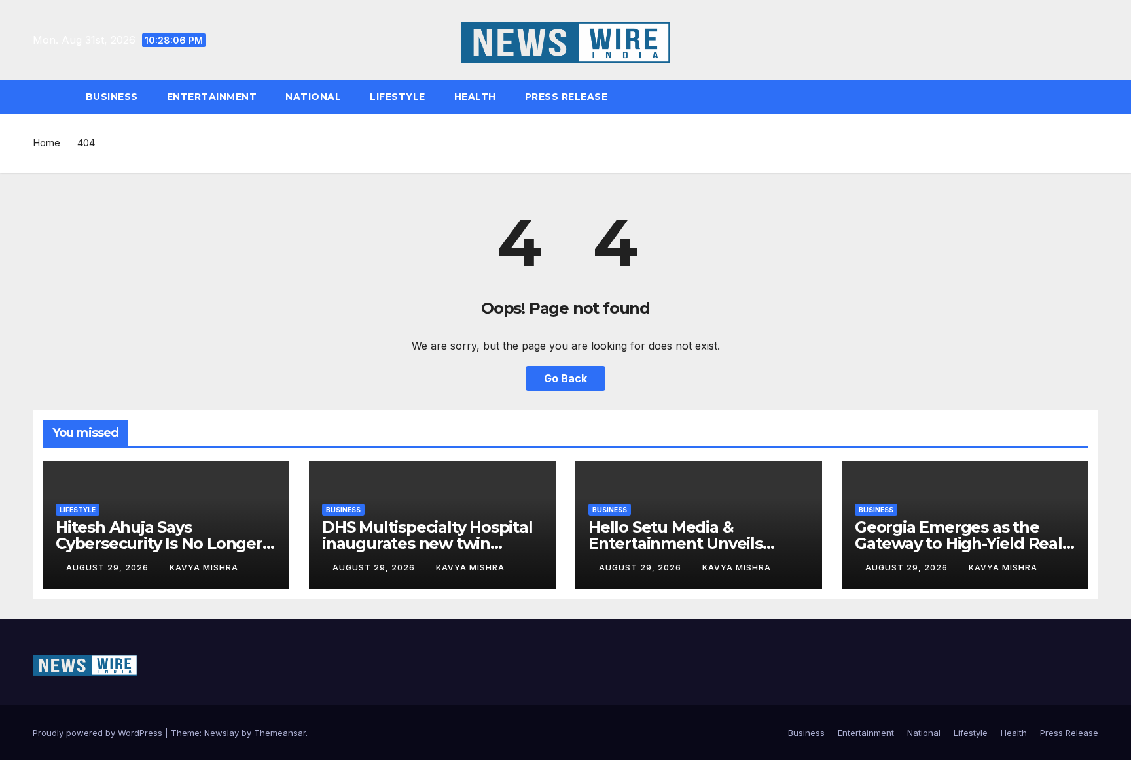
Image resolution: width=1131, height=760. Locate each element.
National (313, 97)
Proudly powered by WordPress (99, 732)
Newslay (221, 732)
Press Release (566, 97)
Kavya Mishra (204, 567)
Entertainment (212, 97)
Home (46, 143)
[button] (1094, 96)
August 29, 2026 (108, 567)
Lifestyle (397, 97)
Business (112, 97)
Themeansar (280, 732)
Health (475, 97)
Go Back (565, 378)
